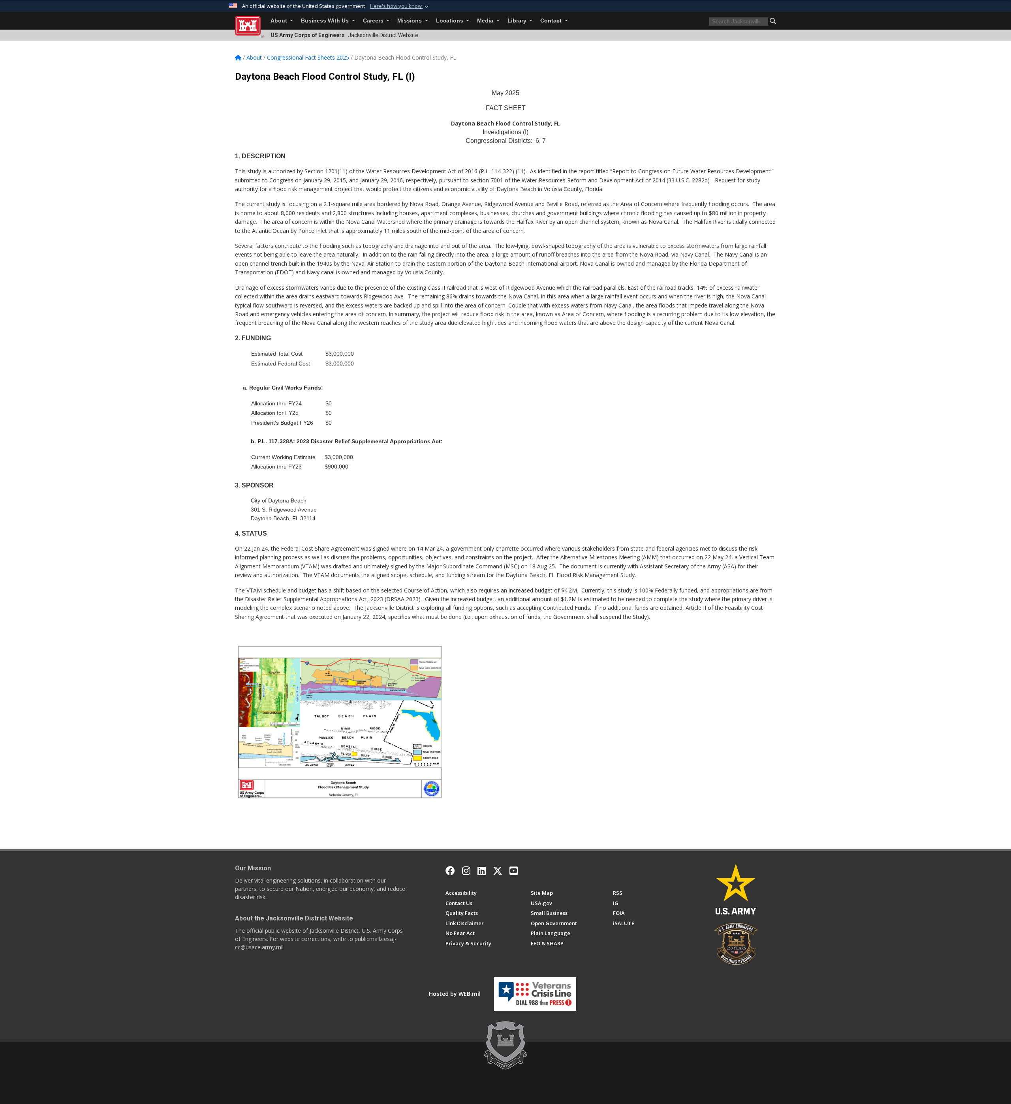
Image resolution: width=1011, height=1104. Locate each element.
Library (517, 21)
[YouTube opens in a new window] (513, 871)
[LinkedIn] (481, 871)
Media (486, 21)
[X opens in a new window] (497, 871)
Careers (374, 21)
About (280, 21)
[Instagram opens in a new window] (466, 871)
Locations (450, 21)
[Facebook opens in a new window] (450, 871)
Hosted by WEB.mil (455, 993)
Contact (551, 21)
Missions (410, 21)
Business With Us (325, 21)
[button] (400, 6)
